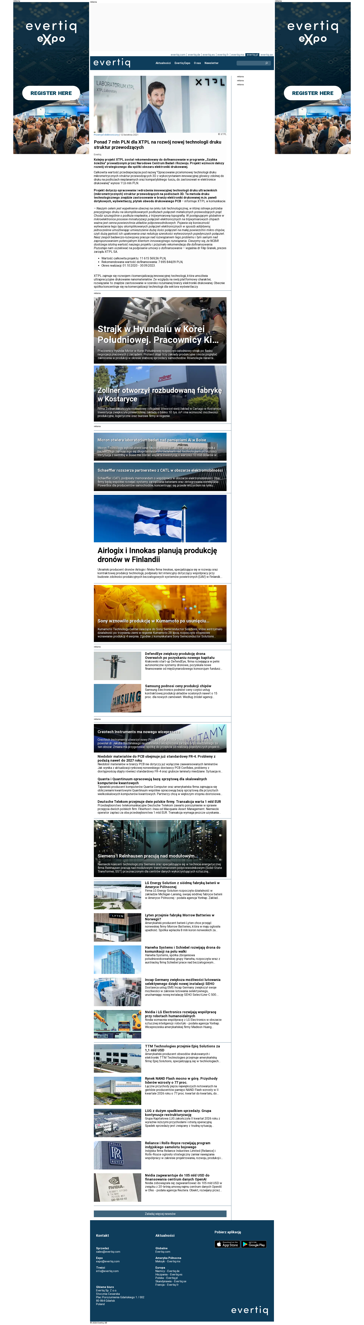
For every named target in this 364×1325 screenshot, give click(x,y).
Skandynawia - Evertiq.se (170, 1281)
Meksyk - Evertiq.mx (167, 1261)
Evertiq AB (112, 63)
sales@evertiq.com (108, 1251)
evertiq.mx (237, 54)
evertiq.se (267, 54)
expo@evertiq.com (108, 1261)
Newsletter (212, 63)
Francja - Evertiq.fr (167, 1284)
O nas (197, 63)
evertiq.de (194, 54)
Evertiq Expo (182, 63)
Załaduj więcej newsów (160, 1214)
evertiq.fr (223, 54)
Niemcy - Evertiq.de (167, 1271)
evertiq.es (209, 54)
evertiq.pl (252, 54)
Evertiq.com (162, 1251)
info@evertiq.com (107, 1271)
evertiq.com (178, 54)
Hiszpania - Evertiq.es (168, 1274)
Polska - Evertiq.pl (166, 1278)
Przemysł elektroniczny (106, 134)
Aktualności (163, 63)
